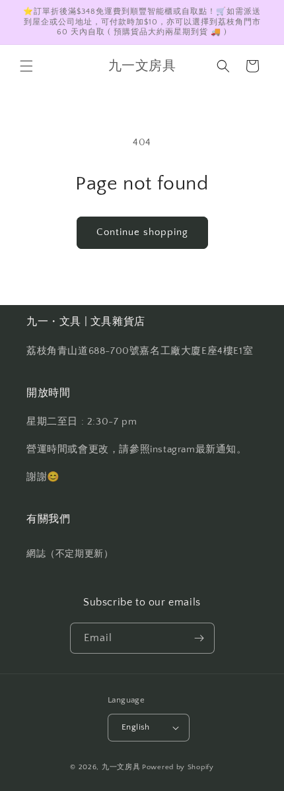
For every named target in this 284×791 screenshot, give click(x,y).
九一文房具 (121, 767)
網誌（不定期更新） (69, 554)
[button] (26, 66)
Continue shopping (142, 232)
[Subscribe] (199, 638)
